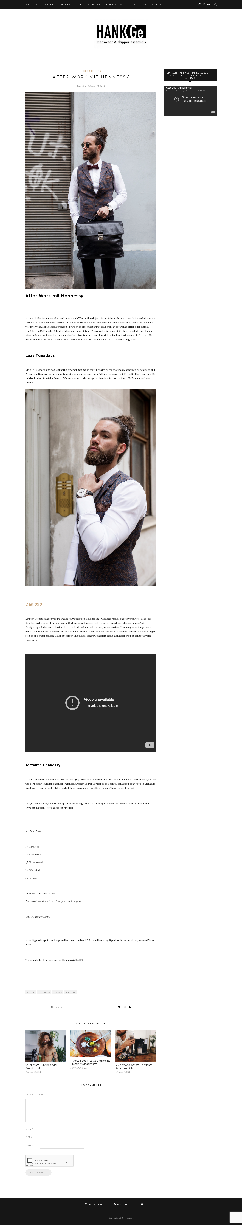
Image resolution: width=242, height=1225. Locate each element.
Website (29, 1145)
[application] (190, 101)
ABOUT (29, 4)
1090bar (31, 992)
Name (29, 1128)
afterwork (44, 992)
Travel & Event (152, 4)
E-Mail (29, 1137)
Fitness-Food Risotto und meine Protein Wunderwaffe (90, 1062)
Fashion (49, 4)
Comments (57, 1007)
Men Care (67, 4)
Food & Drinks (90, 4)
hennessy (70, 992)
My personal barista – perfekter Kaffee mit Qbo (134, 1066)
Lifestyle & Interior (120, 4)
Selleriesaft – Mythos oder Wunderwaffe (41, 1066)
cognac (58, 992)
